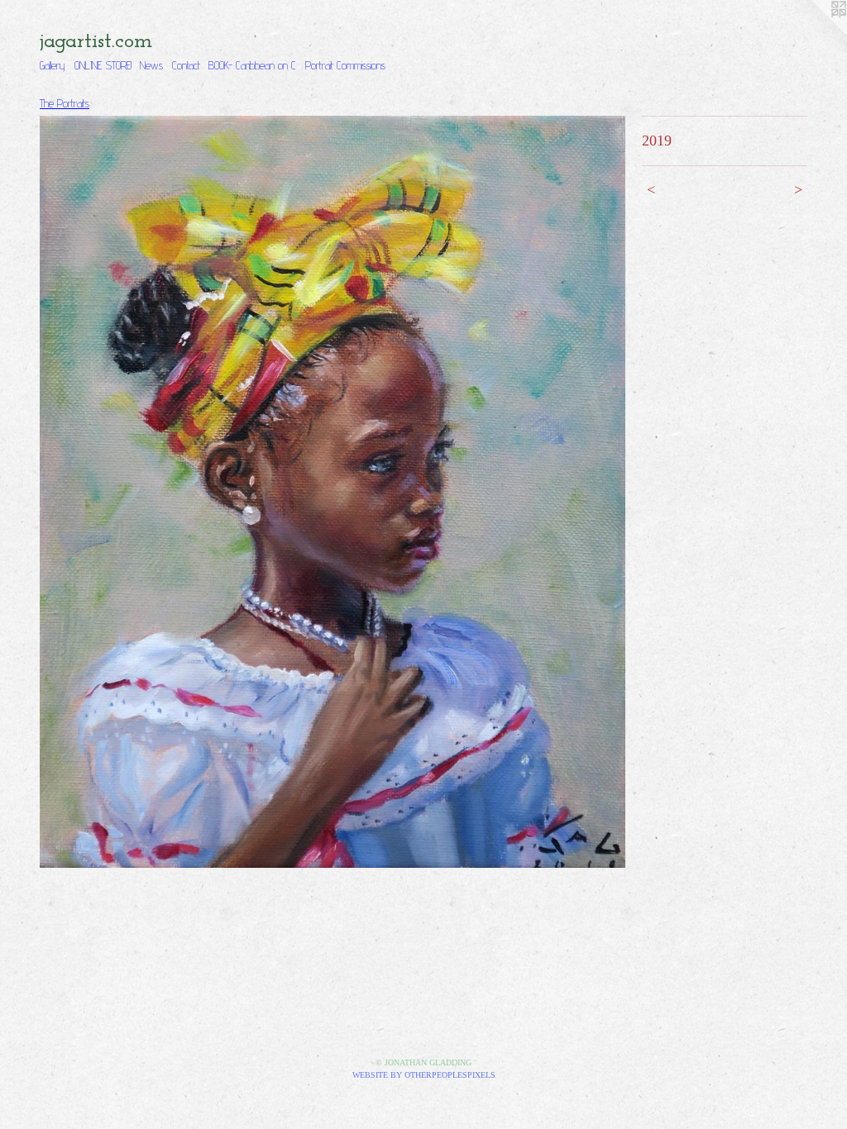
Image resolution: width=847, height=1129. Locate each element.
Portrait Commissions (345, 65)
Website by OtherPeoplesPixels (423, 1074)
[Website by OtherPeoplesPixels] (814, 33)
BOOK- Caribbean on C (252, 65)
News (151, 65)
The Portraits (64, 103)
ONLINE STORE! (103, 65)
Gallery (52, 65)
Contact (186, 65)
